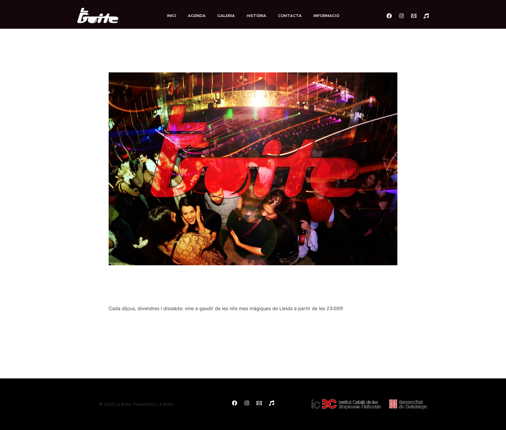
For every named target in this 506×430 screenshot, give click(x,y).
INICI (171, 15)
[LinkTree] (426, 15)
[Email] (413, 15)
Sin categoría (126, 291)
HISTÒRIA (256, 15)
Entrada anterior (99, 353)
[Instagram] (401, 15)
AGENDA (197, 15)
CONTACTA (290, 15)
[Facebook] (389, 15)
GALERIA (226, 15)
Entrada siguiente (406, 353)
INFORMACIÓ (326, 15)
